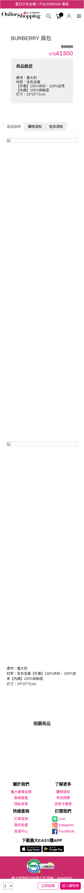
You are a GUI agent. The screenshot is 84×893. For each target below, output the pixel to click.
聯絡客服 (21, 798)
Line (62, 819)
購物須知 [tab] (35, 126)
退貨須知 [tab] (56, 126)
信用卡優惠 (63, 804)
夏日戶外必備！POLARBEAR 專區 (42, 4)
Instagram (66, 825)
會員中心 (21, 831)
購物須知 (63, 792)
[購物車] (58, 16)
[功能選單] (79, 16)
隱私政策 (21, 804)
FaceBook (66, 831)
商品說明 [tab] (14, 126)
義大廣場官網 (21, 792)
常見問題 (63, 798)
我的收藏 (21, 825)
